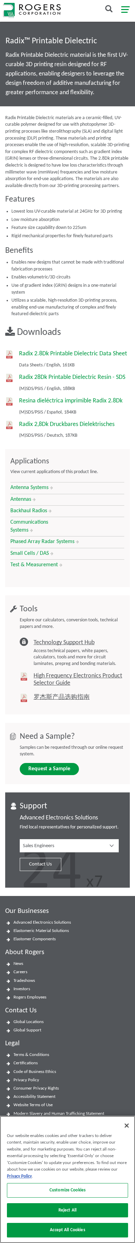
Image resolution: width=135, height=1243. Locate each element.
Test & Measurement (34, 565)
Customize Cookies (68, 1190)
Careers (20, 972)
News (18, 963)
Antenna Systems (30, 487)
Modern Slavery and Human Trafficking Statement (59, 1113)
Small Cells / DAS (30, 553)
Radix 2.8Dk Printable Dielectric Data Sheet (73, 353)
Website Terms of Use (33, 1105)
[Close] (126, 1125)
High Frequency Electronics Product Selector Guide (78, 680)
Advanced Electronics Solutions (42, 922)
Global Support (27, 1030)
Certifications (26, 1063)
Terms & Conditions (31, 1055)
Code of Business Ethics (35, 1071)
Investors (22, 989)
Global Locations (29, 1022)
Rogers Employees (30, 997)
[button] (69, 845)
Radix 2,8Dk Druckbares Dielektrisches (67, 424)
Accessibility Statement (34, 1096)
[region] (67, 1179)
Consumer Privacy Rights (36, 1088)
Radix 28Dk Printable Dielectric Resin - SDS (72, 377)
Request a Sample (49, 769)
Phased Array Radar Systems (43, 541)
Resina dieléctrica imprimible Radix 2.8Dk (71, 401)
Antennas (21, 499)
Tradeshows (24, 980)
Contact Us (40, 864)
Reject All (67, 1210)
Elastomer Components (35, 939)
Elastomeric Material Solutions (41, 931)
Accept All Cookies (67, 1230)
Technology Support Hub (64, 642)
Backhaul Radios (29, 511)
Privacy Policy (26, 1080)
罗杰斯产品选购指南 (62, 697)
